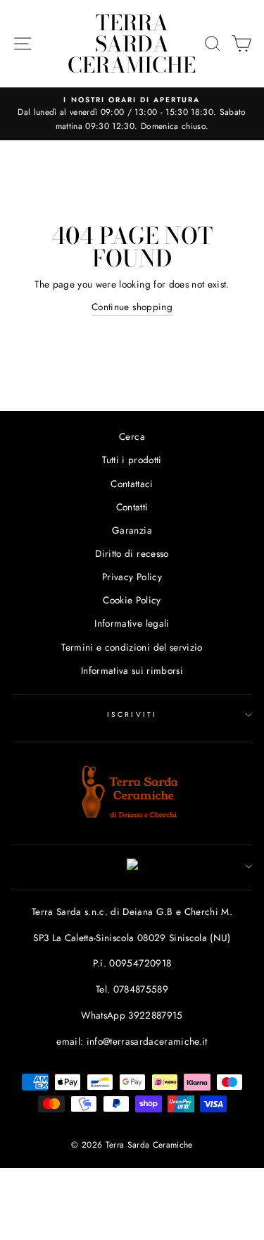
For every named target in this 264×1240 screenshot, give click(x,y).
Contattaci (132, 484)
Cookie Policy (132, 600)
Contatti (132, 507)
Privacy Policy (132, 577)
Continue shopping (132, 307)
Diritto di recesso (131, 553)
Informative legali (131, 623)
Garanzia (132, 530)
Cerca (132, 436)
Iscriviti (132, 714)
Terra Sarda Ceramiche (132, 43)
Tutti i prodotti (131, 460)
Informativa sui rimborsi (132, 670)
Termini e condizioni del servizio (131, 647)
